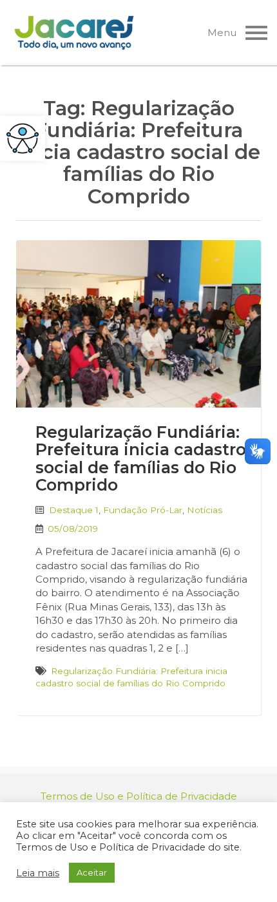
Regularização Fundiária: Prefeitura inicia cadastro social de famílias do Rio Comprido (140, 458)
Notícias (204, 510)
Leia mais (37, 873)
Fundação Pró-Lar (142, 510)
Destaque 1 (74, 510)
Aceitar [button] (92, 872)
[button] (22, 138)
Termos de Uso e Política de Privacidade (139, 796)
